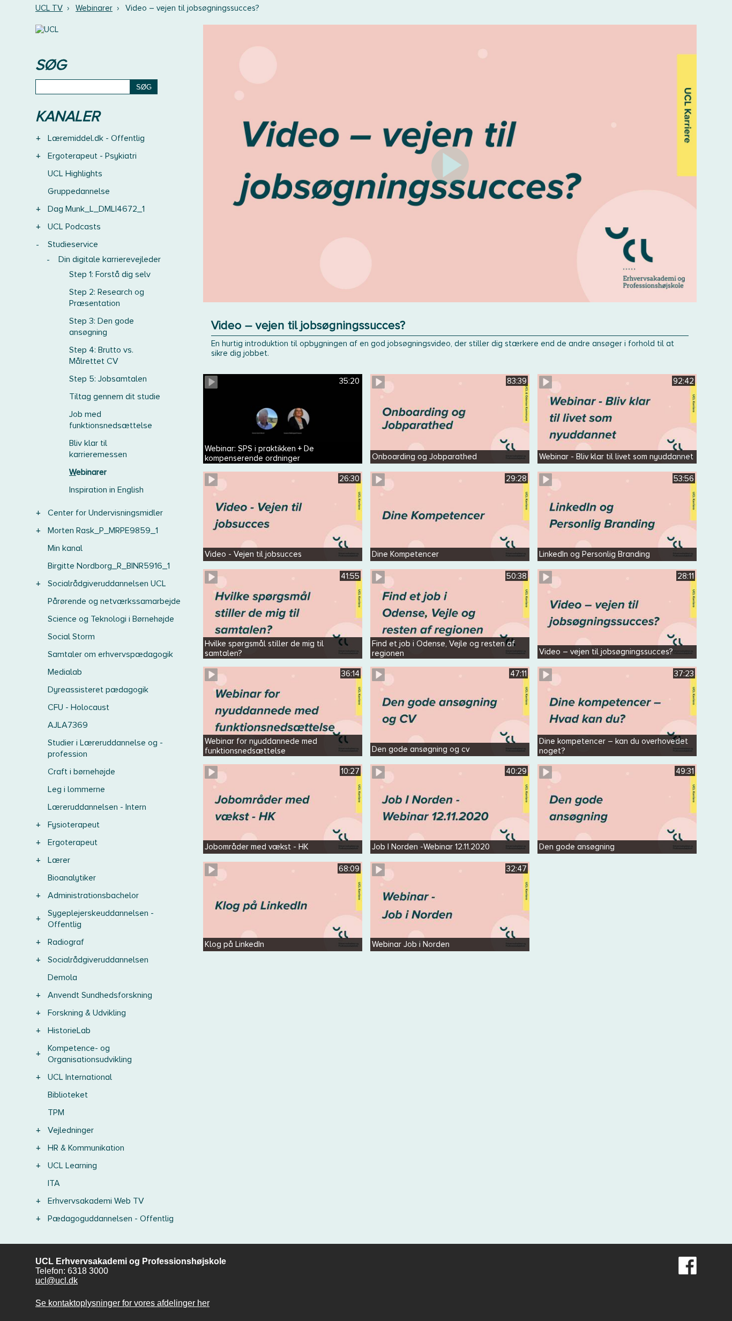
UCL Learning (72, 1165)
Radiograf (66, 942)
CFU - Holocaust (78, 707)
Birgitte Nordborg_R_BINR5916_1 (109, 566)
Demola (62, 977)
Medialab (65, 672)
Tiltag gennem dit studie (114, 396)
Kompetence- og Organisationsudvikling (90, 1054)
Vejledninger (71, 1130)
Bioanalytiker (72, 877)
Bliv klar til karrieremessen (98, 449)
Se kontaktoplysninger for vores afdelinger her (122, 1303)
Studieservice (73, 244)
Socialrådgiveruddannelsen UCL (107, 583)
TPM (56, 1112)
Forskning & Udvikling (87, 1012)
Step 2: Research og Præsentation (106, 298)
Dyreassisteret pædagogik (98, 689)
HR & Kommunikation (86, 1148)
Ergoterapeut (73, 842)
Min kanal (65, 548)
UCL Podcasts (74, 226)
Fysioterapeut (74, 824)
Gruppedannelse (79, 191)
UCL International (80, 1077)
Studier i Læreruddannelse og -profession (105, 748)
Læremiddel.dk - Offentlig (96, 138)
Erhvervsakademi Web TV (96, 1201)
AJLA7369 (68, 725)
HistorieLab (69, 1030)
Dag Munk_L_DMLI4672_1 (96, 209)
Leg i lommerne (76, 789)
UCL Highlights (75, 173)
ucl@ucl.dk (56, 1280)
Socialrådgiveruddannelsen (98, 959)
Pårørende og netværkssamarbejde (114, 601)
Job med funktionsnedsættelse (110, 420)
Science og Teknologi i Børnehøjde (111, 619)
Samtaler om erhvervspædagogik (110, 654)
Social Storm (71, 636)
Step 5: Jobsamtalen (108, 379)
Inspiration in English (106, 489)
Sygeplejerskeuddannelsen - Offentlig (101, 919)
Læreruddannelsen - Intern (97, 807)
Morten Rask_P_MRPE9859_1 (103, 530)
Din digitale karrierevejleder (109, 259)
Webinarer (94, 8)
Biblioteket (68, 1094)
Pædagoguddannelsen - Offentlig (111, 1218)
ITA (54, 1183)
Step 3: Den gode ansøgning (101, 327)
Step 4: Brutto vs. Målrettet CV (101, 356)
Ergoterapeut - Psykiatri (92, 156)
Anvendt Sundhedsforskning (100, 995)
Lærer (59, 860)
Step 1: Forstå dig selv (110, 274)
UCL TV (49, 8)
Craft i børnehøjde (81, 771)
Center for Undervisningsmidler (105, 512)
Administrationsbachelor (93, 895)
